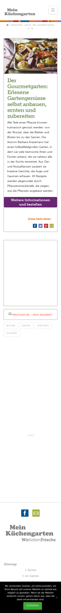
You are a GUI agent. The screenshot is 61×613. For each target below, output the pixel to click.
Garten (26, 325)
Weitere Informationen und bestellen (30, 202)
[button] (53, 10)
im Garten (32, 576)
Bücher (10, 325)
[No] (56, 597)
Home (31, 570)
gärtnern (43, 325)
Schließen (32, 605)
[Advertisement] (30, 273)
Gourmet (11, 333)
